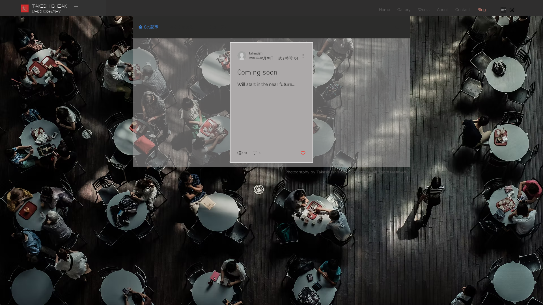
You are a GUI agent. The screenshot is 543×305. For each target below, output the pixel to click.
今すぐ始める (181, 27)
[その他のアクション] (304, 55)
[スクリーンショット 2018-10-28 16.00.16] (503, 10)
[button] (397, 28)
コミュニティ (217, 27)
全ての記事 (148, 27)
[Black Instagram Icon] (512, 10)
